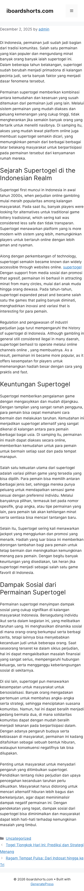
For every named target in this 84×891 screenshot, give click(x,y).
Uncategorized (18, 838)
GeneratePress (42, 884)
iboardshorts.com (29, 11)
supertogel (72, 267)
